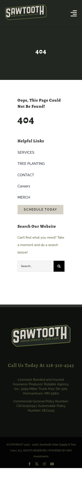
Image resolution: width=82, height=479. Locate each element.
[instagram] (44, 464)
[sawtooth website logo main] (26, 6)
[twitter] (36, 464)
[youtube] (52, 464)
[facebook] (29, 464)
